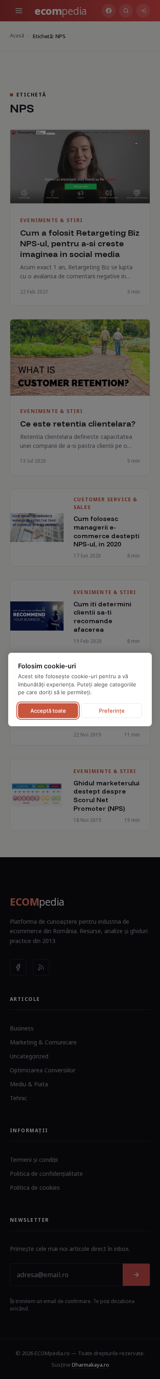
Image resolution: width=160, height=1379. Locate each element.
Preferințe (112, 710)
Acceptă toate (48, 710)
